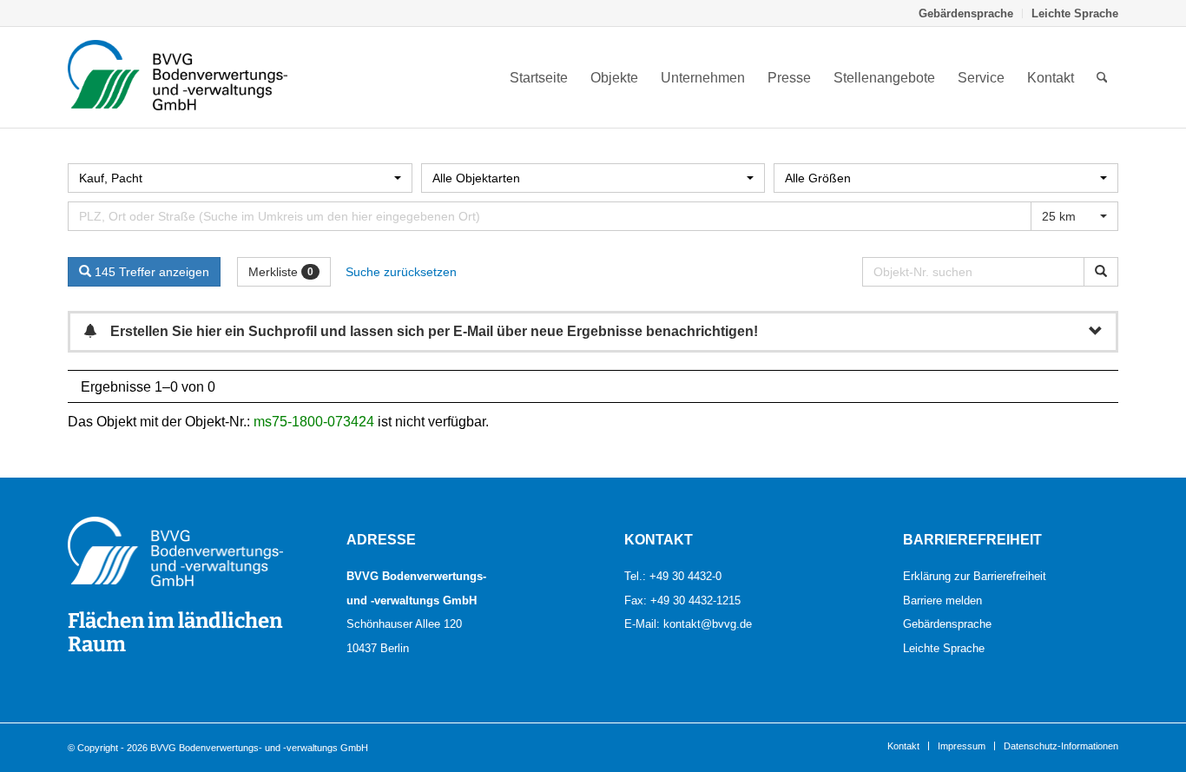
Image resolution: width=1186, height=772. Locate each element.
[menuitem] (966, 13)
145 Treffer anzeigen (150, 272)
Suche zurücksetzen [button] (401, 272)
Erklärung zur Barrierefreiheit (974, 576)
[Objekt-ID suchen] (1101, 272)
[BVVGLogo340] (177, 77)
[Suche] (1102, 77)
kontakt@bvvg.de (707, 623)
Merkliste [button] (280, 272)
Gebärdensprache (966, 13)
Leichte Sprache (1074, 13)
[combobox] (240, 178)
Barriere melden (942, 600)
